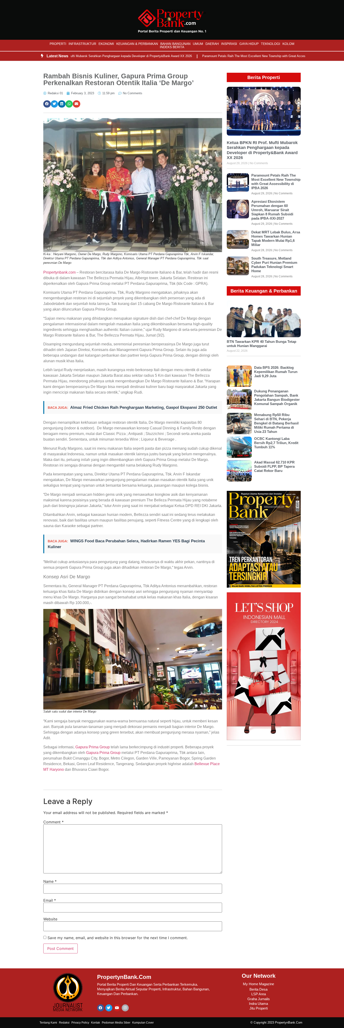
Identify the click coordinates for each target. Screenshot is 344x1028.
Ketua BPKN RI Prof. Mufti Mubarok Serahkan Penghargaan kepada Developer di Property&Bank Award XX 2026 (90, 56)
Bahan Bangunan (175, 43)
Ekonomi (106, 43)
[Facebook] (100, 1007)
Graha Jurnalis (258, 999)
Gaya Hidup (249, 43)
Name (50, 881)
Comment (53, 822)
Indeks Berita (172, 47)
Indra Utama (258, 1004)
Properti (58, 43)
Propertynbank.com (59, 272)
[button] (47, 104)
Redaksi (64, 1022)
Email (49, 900)
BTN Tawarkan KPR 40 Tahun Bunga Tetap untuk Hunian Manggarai (261, 344)
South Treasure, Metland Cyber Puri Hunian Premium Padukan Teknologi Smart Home (274, 264)
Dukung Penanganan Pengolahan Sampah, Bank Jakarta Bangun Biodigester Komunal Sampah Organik (277, 397)
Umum (198, 43)
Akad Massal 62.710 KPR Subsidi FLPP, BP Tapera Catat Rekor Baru (274, 466)
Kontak (95, 1022)
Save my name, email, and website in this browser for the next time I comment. (118, 938)
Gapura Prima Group (92, 747)
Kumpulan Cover (143, 1022)
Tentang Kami (48, 1022)
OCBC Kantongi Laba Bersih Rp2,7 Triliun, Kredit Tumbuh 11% (276, 443)
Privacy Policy (80, 1022)
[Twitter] (108, 1007)
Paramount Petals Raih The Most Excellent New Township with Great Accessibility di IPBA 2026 (242, 56)
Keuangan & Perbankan (137, 43)
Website (50, 919)
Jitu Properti (258, 1008)
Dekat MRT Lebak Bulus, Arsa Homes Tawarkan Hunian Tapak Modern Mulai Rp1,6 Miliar (275, 238)
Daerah (212, 43)
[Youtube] (117, 1007)
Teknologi (270, 43)
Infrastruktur (82, 43)
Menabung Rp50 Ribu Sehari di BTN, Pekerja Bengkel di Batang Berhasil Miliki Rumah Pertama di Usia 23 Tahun (276, 423)
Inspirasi (229, 43)
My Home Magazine (258, 984)
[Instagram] (125, 1007)
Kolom (288, 43)
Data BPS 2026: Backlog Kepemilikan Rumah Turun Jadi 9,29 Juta (275, 372)
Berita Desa (258, 989)
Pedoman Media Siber (116, 1022)
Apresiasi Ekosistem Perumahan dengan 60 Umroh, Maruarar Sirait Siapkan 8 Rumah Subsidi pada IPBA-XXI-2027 (272, 209)
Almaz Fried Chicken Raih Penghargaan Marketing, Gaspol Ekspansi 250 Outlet (143, 407)
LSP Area (258, 994)
